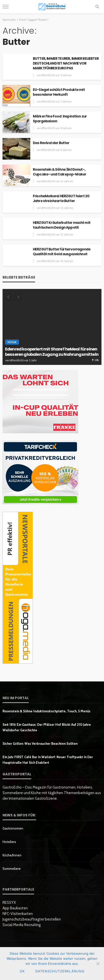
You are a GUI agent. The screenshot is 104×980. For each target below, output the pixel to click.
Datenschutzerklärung (60, 971)
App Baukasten (15, 908)
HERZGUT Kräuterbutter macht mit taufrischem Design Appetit (61, 225)
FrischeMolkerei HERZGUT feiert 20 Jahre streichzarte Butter (61, 198)
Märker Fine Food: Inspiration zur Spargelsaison (60, 119)
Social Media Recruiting (22, 925)
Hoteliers (9, 842)
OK (22, 971)
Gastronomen (13, 828)
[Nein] (97, 963)
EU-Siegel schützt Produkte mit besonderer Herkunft (59, 92)
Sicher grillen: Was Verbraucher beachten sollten (40, 743)
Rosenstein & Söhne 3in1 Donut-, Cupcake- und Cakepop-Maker (59, 172)
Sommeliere (12, 869)
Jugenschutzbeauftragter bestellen (32, 919)
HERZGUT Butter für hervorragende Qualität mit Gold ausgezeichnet (61, 252)
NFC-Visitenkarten (18, 913)
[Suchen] (97, 6)
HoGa (12, 342)
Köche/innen (12, 855)
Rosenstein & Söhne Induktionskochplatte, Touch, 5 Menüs (46, 711)
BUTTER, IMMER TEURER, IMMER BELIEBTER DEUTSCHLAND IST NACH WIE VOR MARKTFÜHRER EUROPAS (66, 63)
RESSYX (9, 902)
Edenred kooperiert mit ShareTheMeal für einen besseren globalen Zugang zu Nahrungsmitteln (51, 352)
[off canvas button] (6, 6)
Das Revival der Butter (51, 143)
